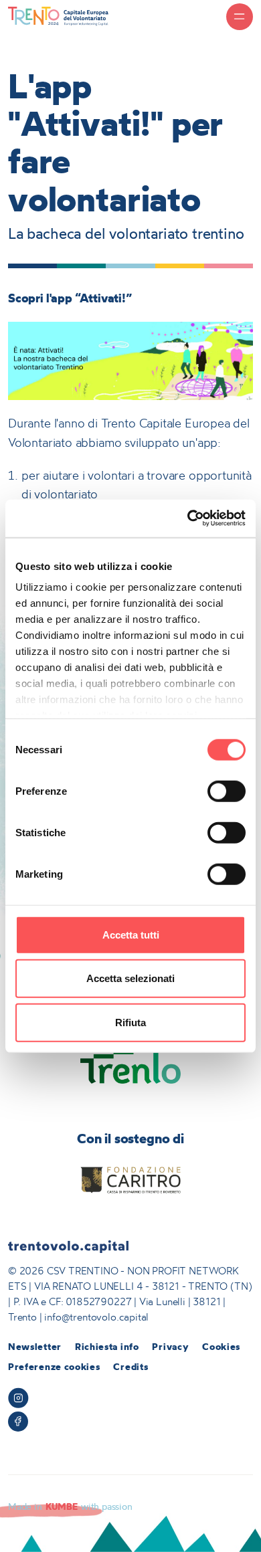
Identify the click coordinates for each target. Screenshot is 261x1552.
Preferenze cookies (54, 1367)
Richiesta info (107, 1347)
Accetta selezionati (130, 978)
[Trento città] (131, 1062)
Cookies (221, 1347)
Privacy (170, 1347)
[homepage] (58, 15)
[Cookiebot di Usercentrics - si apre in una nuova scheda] (188, 518)
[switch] (226, 790)
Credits (130, 1367)
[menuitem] (35, 1347)
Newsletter (35, 1347)
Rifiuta (130, 1022)
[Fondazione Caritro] (131, 1180)
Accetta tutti (130, 934)
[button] (239, 16)
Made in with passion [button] (70, 1506)
